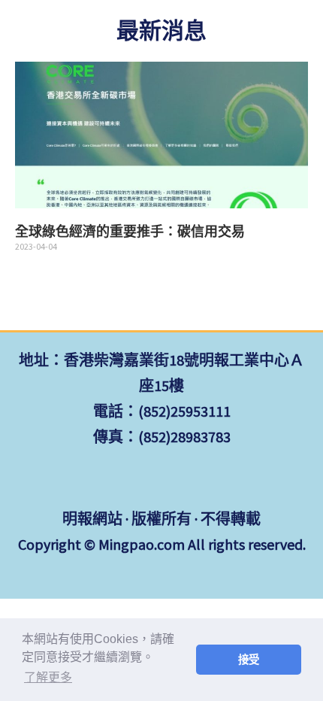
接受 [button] (248, 660)
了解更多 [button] (48, 677)
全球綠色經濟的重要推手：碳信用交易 (130, 231)
